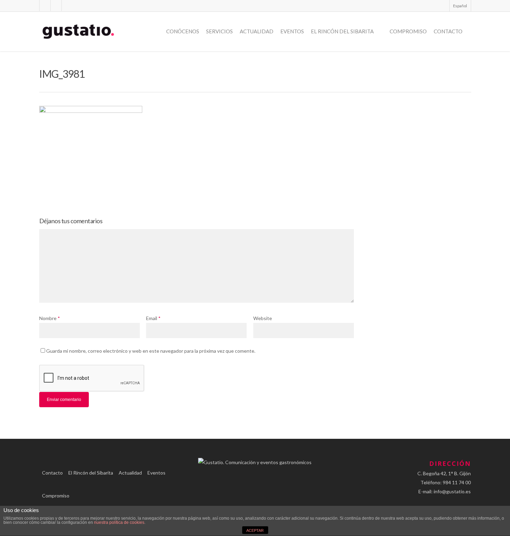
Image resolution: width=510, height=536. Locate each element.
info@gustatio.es (452, 491)
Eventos (292, 31)
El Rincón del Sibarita (342, 31)
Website (262, 318)
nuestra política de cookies (119, 522)
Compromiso (408, 31)
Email (153, 318)
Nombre (49, 318)
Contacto (448, 31)
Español (460, 5)
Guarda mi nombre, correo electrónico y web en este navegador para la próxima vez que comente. (150, 351)
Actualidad (256, 31)
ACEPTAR (255, 530)
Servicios (219, 31)
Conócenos (182, 31)
